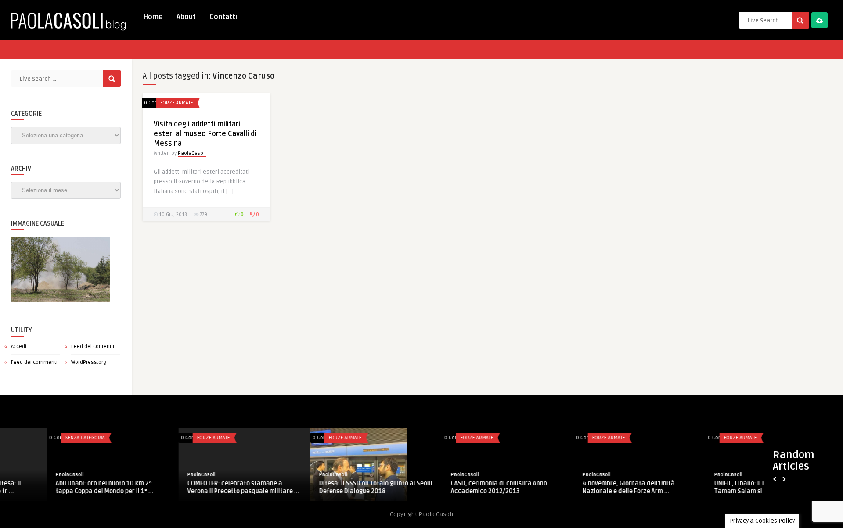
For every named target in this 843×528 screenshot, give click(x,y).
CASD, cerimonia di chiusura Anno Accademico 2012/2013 (452, 487)
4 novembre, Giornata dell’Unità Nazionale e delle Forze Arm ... (582, 487)
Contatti (223, 17)
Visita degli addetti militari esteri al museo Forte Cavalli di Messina (205, 134)
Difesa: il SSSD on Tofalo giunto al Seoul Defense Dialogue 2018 (328, 487)
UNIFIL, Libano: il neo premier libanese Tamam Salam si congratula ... (721, 487)
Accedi (18, 346)
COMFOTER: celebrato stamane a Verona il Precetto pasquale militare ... (196, 487)
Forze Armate (176, 103)
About (186, 17)
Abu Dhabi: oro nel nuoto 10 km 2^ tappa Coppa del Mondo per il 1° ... (58, 487)
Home (153, 17)
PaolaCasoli (192, 153)
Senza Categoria (38, 438)
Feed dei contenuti (93, 346)
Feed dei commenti (34, 362)
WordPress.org (88, 362)
